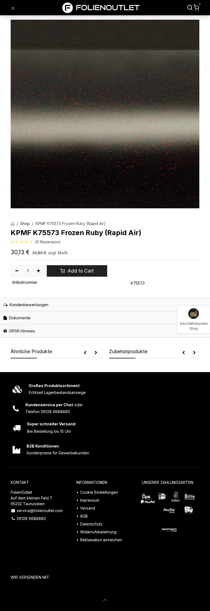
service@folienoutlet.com (40, 510)
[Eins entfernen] (17, 271)
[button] (85, 352)
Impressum (89, 500)
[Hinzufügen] (39, 271)
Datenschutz (91, 524)
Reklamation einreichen (101, 539)
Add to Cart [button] (80, 271)
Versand (87, 508)
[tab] (105, 317)
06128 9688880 (31, 518)
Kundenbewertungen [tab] (28, 304)
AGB (84, 516)
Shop (25, 223)
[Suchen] (190, 7)
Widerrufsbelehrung (98, 532)
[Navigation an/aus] (13, 8)
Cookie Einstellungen (99, 492)
